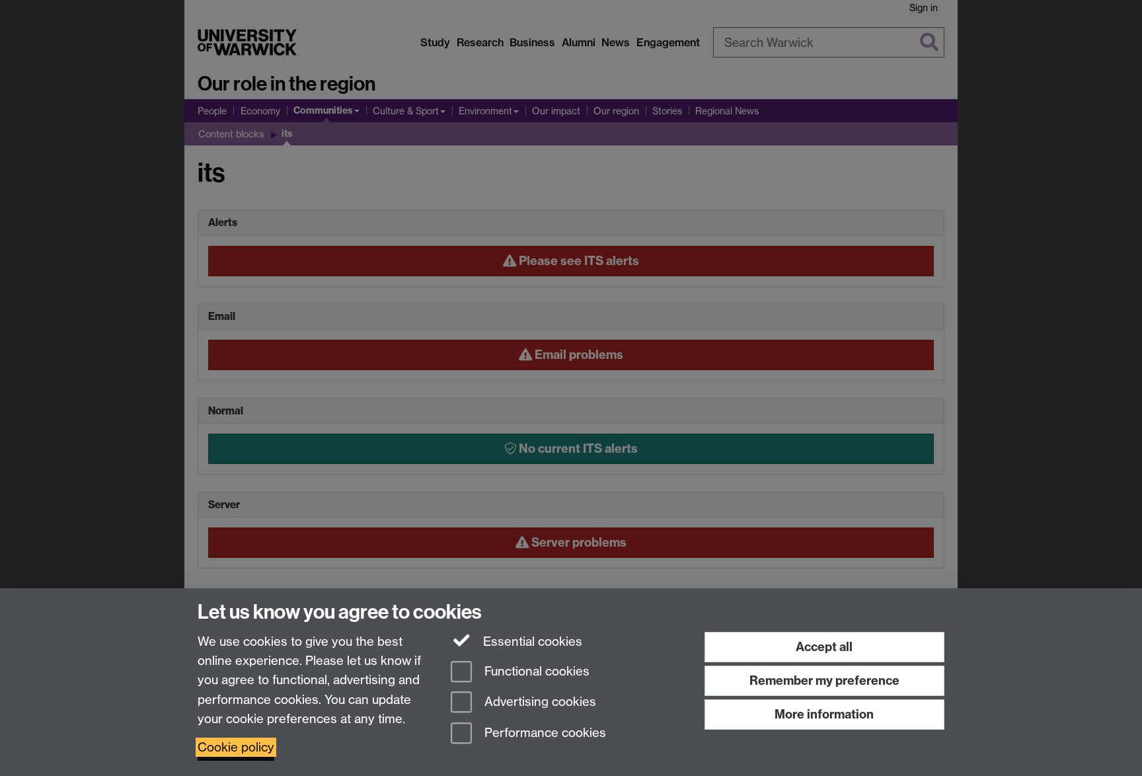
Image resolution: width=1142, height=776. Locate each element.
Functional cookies (535, 671)
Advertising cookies (538, 702)
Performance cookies (543, 733)
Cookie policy (236, 747)
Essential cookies (531, 641)
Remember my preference (824, 680)
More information (824, 714)
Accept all (824, 646)
